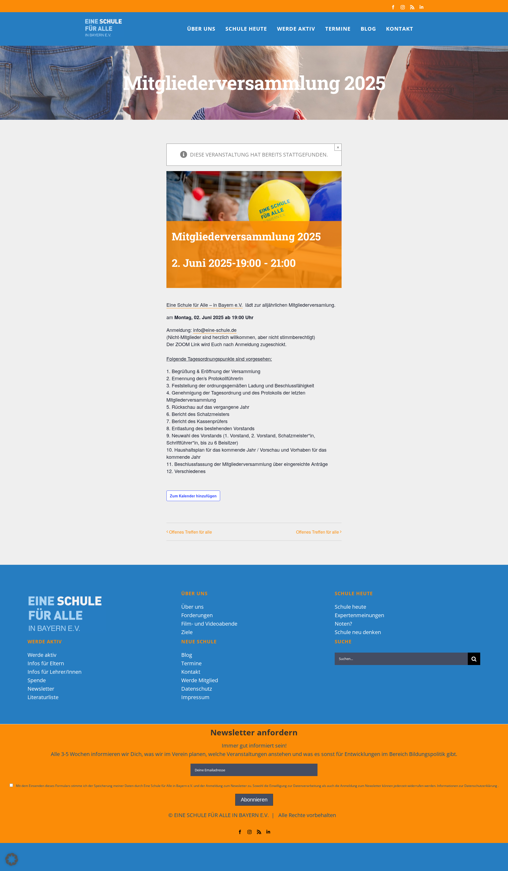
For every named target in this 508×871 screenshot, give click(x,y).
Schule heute (350, 606)
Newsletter (41, 688)
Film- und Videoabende (209, 623)
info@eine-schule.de (215, 329)
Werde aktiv (42, 654)
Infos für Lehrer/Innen (54, 671)
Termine (191, 663)
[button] (11, 859)
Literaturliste (43, 697)
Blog (186, 654)
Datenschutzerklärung (481, 785)
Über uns (192, 606)
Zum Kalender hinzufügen (193, 495)
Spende (37, 680)
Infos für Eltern (46, 663)
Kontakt (190, 671)
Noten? (343, 623)
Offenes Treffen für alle (190, 532)
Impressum (195, 697)
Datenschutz (196, 688)
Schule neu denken (358, 632)
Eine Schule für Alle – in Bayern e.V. (204, 304)
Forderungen (197, 615)
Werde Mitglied (199, 680)
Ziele (187, 632)
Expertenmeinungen (359, 615)
